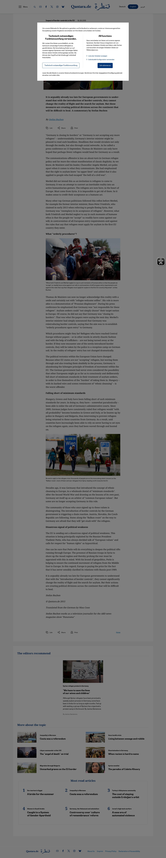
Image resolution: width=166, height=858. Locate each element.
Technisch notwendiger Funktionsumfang (60, 65)
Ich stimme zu (105, 65)
